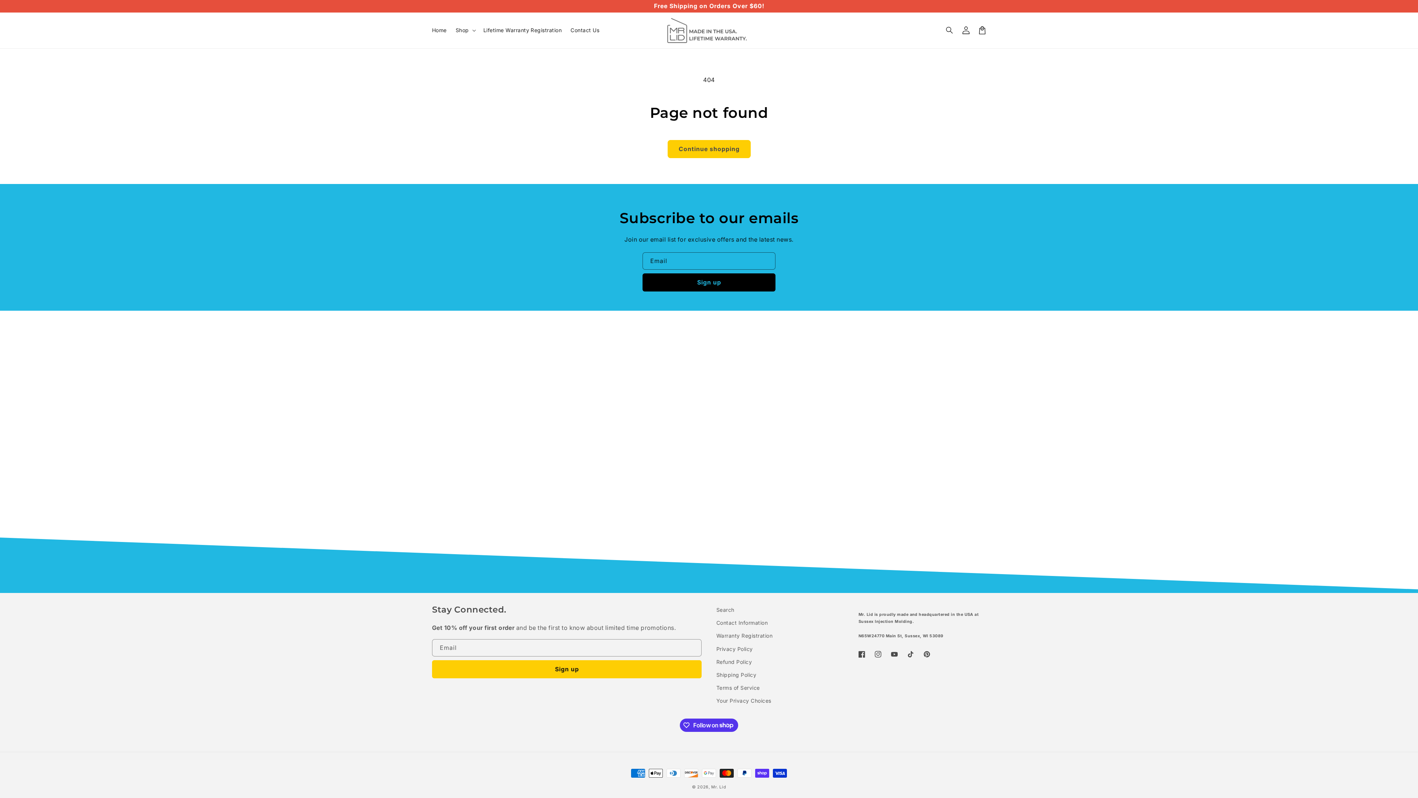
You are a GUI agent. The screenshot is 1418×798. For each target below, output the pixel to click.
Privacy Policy (734, 649)
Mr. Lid (718, 787)
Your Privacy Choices (743, 701)
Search (725, 610)
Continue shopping (709, 149)
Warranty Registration (744, 635)
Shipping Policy (736, 675)
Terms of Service (738, 688)
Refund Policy (734, 662)
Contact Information (742, 623)
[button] (950, 30)
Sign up (709, 282)
